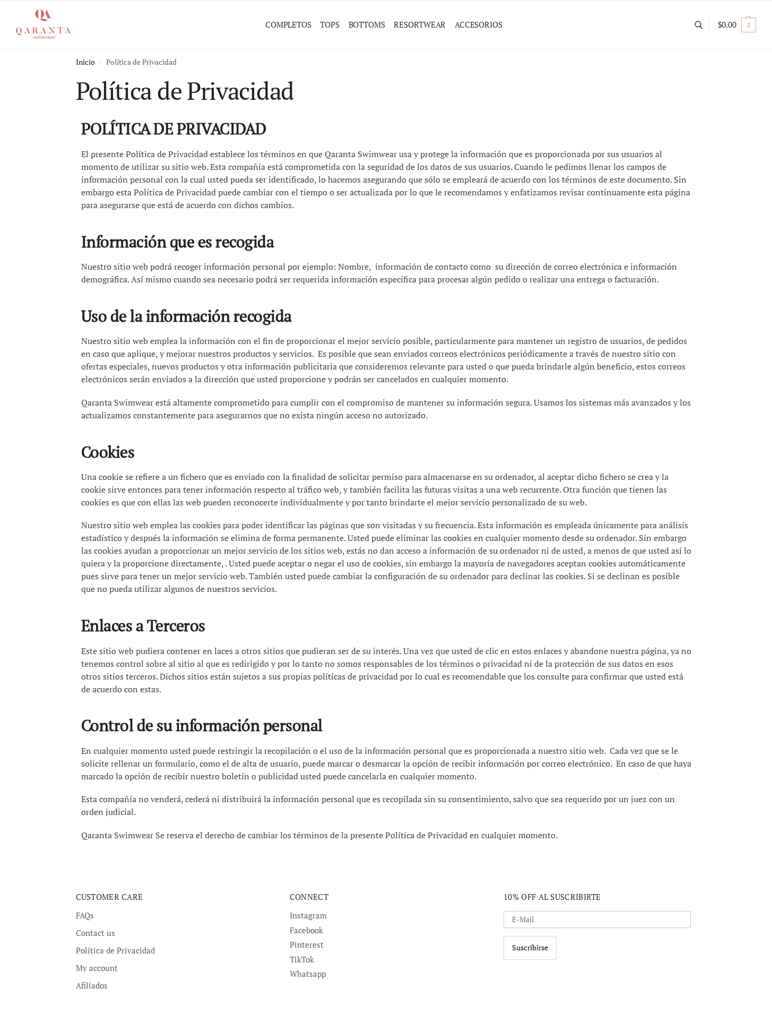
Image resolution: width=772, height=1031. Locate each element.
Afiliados (92, 985)
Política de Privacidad (115, 950)
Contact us (95, 932)
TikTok (302, 959)
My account (97, 968)
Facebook (306, 930)
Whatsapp (308, 973)
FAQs (85, 915)
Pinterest (307, 944)
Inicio (85, 62)
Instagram (308, 915)
